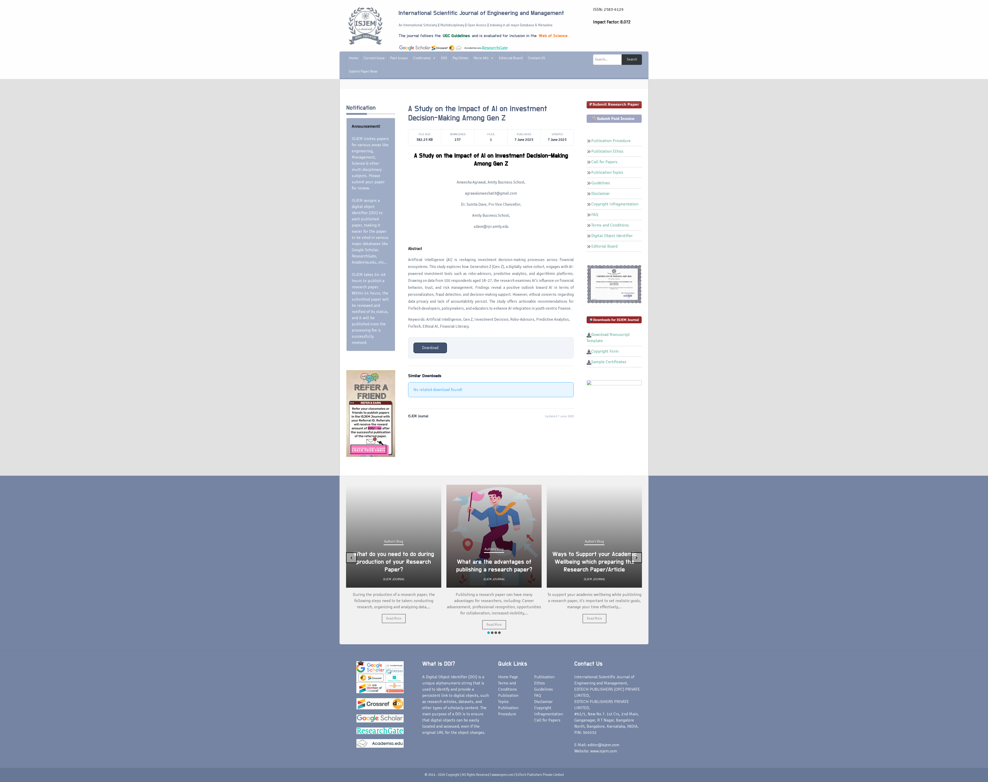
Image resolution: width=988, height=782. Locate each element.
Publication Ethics (607, 151)
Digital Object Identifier (612, 235)
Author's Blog (393, 542)
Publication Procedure (611, 140)
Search (632, 59)
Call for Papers (604, 161)
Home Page (508, 677)
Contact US (536, 58)
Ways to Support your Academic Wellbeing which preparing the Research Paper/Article (594, 562)
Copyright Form (605, 351)
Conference (422, 58)
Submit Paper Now (363, 71)
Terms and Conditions (610, 225)
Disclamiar (600, 193)
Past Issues (399, 58)
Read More (393, 618)
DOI (444, 58)
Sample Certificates (608, 361)
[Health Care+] (370, 413)
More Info (481, 58)
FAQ (594, 214)
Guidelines (600, 183)
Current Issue (374, 58)
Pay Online (460, 58)
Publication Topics (607, 172)
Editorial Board (511, 58)
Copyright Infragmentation (614, 204)
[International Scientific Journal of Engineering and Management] (365, 25)
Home (353, 58)
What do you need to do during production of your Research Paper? (394, 562)
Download (430, 347)
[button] (488, 632)
